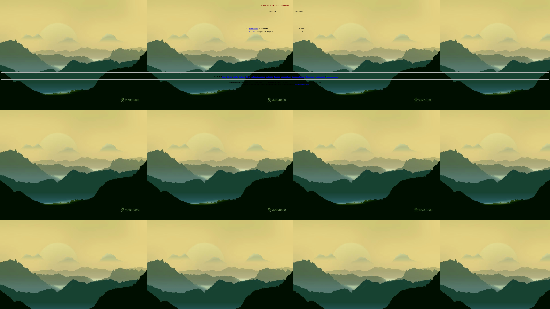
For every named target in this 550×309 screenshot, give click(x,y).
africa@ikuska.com (302, 84)
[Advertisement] (229, 30)
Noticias (242, 77)
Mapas (229, 77)
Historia (277, 77)
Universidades (286, 77)
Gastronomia (320, 77)
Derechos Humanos (298, 77)
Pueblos (235, 77)
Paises (224, 77)
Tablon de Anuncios (258, 77)
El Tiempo (269, 77)
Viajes (248, 77)
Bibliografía (310, 77)
